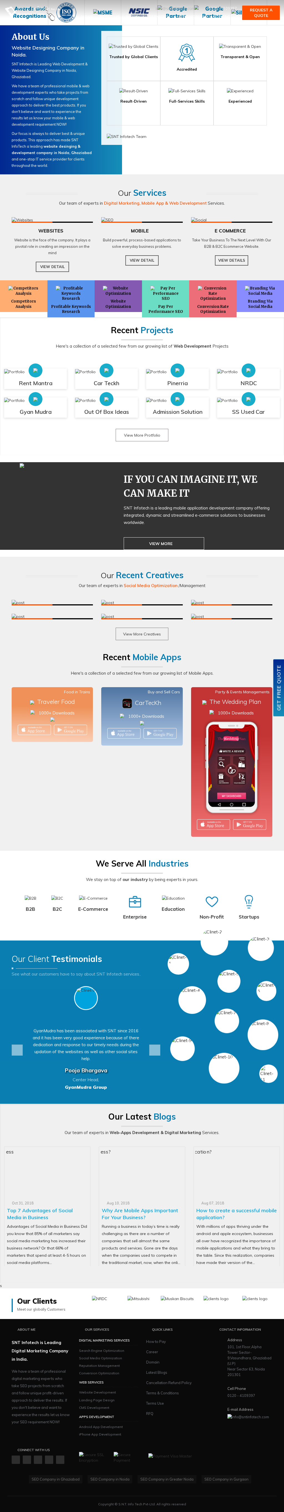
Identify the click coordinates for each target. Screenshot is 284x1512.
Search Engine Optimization (101, 1350)
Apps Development (96, 1417)
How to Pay (156, 1341)
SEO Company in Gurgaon (226, 1479)
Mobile (140, 231)
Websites (50, 231)
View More (161, 543)
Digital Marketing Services (104, 1340)
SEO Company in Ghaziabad (56, 1479)
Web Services (91, 1382)
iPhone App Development (100, 1434)
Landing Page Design (97, 1400)
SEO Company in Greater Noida (167, 1479)
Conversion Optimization (99, 1373)
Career (152, 1352)
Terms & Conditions (162, 1393)
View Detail (52, 266)
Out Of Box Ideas (106, 411)
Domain (152, 1362)
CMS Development (94, 1407)
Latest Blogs (156, 1372)
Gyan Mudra (36, 411)
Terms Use (155, 1403)
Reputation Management (99, 1365)
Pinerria (177, 383)
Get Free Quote (279, 688)
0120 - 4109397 (223, 8)
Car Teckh (106, 383)
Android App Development (101, 1427)
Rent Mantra (35, 383)
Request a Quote (261, 13)
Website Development (97, 1392)
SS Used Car (248, 411)
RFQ (149, 1413)
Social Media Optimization (100, 1358)
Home (87, 16)
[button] (17, 1050)
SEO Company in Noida (110, 1479)
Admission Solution (177, 411)
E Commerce (230, 231)
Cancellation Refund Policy (169, 1382)
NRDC (248, 383)
